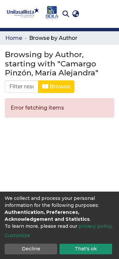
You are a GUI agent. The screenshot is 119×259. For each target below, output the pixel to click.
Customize (17, 235)
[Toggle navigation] (109, 14)
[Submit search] (65, 14)
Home (13, 38)
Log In (91, 14)
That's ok (86, 249)
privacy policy (95, 226)
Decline (31, 249)
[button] (75, 14)
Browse (59, 86)
